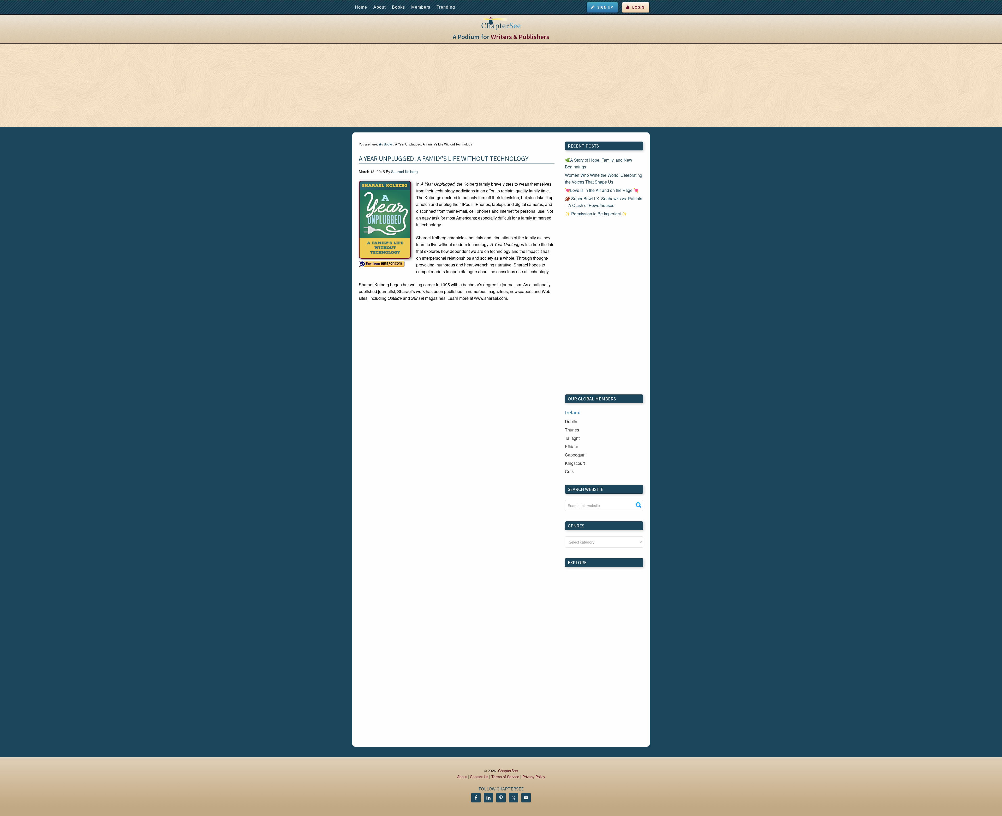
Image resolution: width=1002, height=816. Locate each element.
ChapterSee (508, 770)
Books (398, 7)
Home (361, 7)
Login (638, 7)
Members (420, 7)
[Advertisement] (501, 85)
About (379, 7)
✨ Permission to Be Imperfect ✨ (596, 214)
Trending (446, 7)
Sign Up (605, 7)
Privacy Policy (533, 776)
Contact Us (479, 776)
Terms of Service (505, 776)
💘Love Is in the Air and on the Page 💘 (602, 190)
